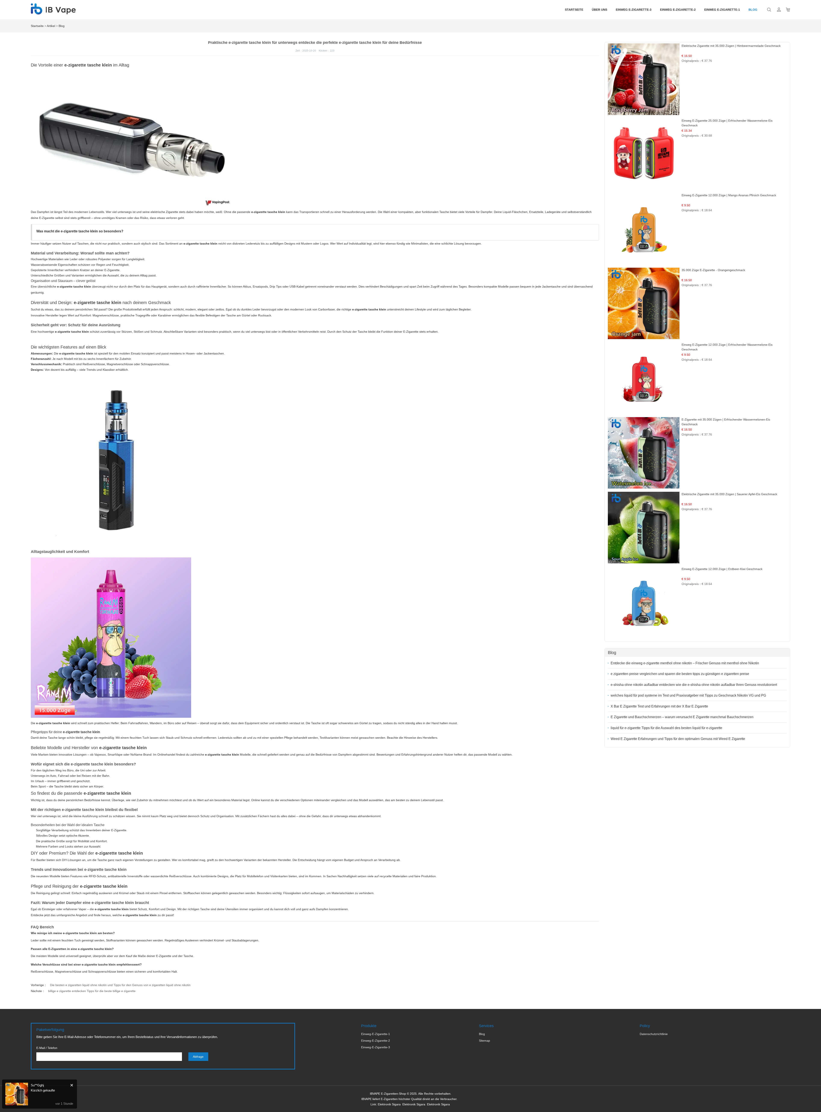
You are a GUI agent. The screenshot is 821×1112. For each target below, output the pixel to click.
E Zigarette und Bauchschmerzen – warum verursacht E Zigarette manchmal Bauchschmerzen (682, 717)
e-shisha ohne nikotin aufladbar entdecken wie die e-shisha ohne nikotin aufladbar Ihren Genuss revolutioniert (694, 685)
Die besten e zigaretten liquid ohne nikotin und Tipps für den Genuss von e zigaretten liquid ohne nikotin (120, 985)
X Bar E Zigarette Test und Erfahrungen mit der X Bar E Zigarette (659, 706)
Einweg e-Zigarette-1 (722, 9)
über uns (599, 9)
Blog (753, 9)
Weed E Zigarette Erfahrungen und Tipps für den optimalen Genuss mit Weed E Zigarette (678, 739)
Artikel (51, 26)
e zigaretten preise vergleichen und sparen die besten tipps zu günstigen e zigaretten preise (680, 674)
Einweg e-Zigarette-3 (633, 9)
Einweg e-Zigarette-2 (678, 9)
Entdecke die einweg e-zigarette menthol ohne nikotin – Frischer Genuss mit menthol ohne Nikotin (685, 663)
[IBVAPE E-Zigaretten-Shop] (53, 12)
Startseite (574, 9)
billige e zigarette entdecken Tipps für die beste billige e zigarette (92, 991)
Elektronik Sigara (389, 1104)
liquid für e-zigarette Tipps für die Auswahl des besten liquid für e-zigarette (666, 728)
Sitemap (484, 1040)
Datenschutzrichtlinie (654, 1034)
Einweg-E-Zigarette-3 (375, 1047)
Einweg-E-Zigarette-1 (375, 1034)
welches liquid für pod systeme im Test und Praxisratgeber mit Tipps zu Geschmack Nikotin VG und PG (688, 695)
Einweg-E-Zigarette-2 (375, 1040)
